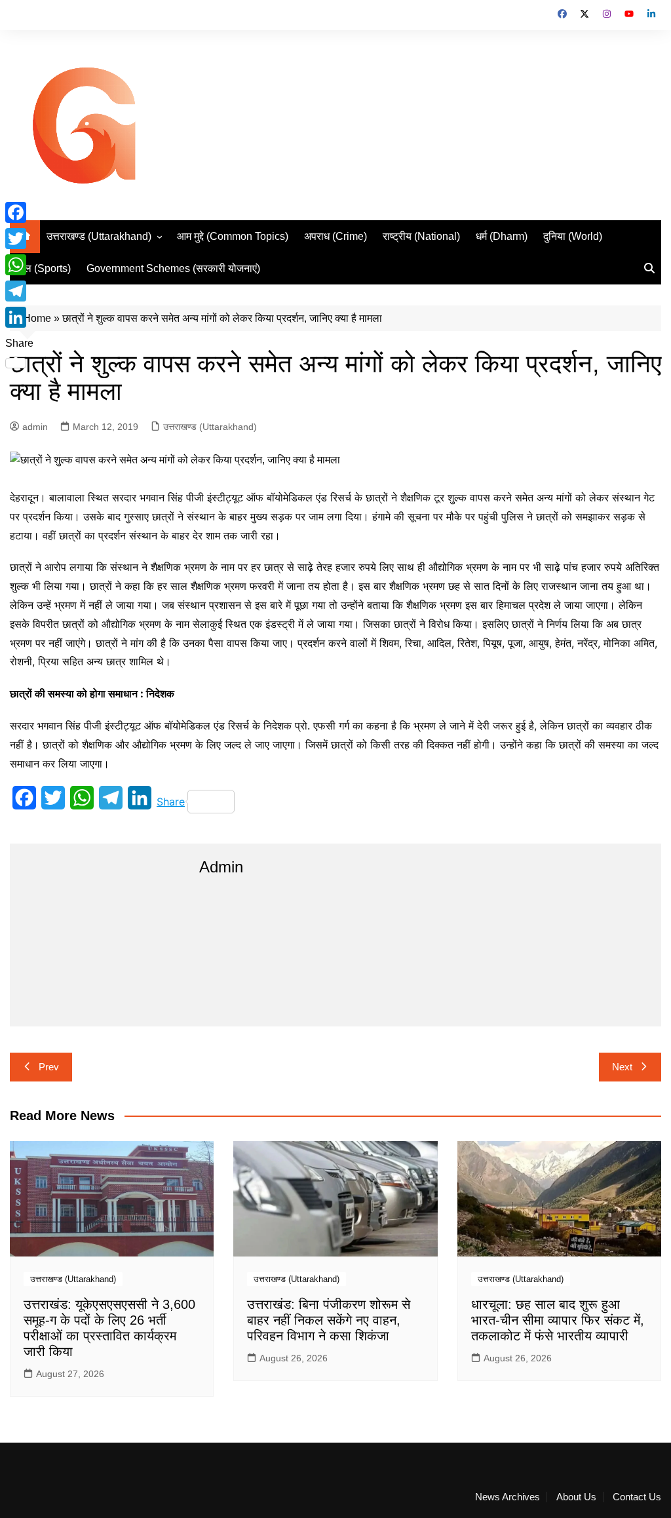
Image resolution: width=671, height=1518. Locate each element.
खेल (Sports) (43, 268)
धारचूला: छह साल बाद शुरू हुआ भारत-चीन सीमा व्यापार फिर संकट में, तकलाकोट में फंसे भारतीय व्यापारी (557, 1320)
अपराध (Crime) (335, 236)
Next (622, 1066)
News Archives (507, 1497)
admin (35, 426)
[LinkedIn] (19, 317)
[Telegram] (19, 291)
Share (171, 801)
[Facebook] (19, 212)
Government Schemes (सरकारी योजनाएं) (173, 268)
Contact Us (637, 1497)
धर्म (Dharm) (501, 236)
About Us (576, 1497)
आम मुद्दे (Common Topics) (232, 236)
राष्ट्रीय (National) (421, 236)
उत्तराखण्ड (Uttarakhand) (99, 236)
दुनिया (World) (572, 236)
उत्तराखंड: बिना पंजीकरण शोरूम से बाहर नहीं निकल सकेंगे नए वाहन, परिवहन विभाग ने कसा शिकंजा (328, 1320)
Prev (49, 1066)
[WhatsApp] (19, 265)
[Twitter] (19, 238)
